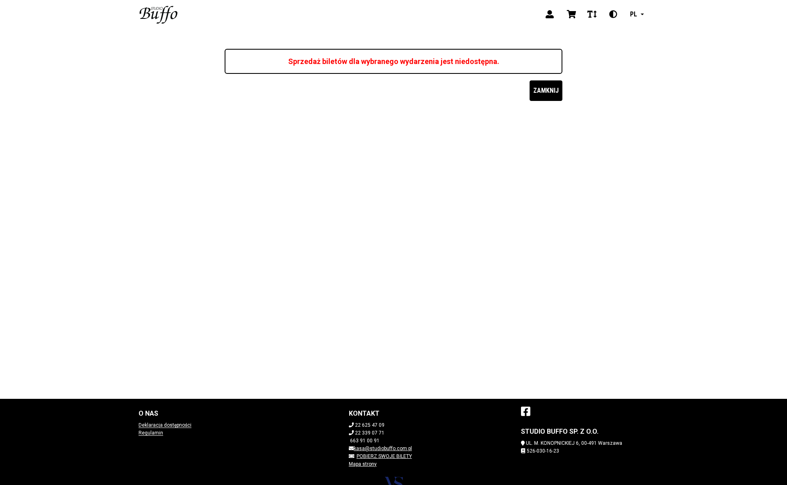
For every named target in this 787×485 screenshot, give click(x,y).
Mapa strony (363, 464)
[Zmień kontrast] (613, 14)
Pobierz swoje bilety (384, 456)
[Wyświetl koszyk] (571, 14)
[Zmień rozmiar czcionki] (592, 14)
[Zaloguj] (549, 14)
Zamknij (546, 90)
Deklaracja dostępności (165, 425)
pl (633, 14)
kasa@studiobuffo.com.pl (383, 448)
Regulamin (151, 433)
